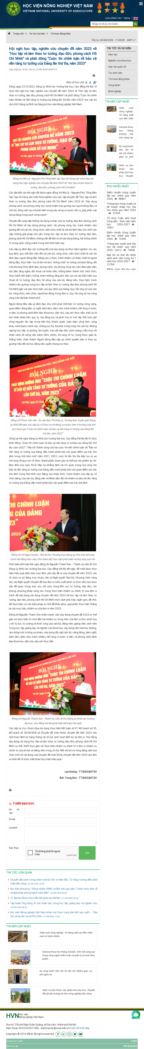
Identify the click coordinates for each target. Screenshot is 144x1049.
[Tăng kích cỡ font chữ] (94, 82)
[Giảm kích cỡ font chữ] (87, 82)
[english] (135, 18)
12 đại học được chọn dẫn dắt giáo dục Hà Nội (44, 898)
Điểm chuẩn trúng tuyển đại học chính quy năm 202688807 (121, 195)
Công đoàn (114, 85)
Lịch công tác (113, 18)
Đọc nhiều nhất (118, 186)
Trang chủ (18, 33)
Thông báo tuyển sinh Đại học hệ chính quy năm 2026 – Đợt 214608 (121, 247)
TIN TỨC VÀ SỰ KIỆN (119, 48)
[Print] (94, 75)
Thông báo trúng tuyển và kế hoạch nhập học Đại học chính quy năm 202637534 (121, 208)
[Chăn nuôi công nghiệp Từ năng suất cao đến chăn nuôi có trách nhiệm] (22, 936)
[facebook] (58, 1033)
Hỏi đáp (85, 1028)
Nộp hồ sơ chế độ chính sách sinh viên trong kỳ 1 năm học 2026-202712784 (121, 259)
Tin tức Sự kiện (37, 33)
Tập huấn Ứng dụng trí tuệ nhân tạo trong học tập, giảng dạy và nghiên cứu (54, 905)
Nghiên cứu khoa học (119, 60)
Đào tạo (112, 54)
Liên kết (75, 1028)
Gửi (87, 852)
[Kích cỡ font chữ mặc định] (90, 82)
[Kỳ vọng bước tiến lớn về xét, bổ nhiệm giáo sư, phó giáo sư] (22, 976)
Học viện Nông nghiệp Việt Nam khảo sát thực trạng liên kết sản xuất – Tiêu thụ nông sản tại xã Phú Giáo (54, 914)
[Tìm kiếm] (135, 23)
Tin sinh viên (115, 72)
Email (127, 18)
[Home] (67, 8)
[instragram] (69, 1033)
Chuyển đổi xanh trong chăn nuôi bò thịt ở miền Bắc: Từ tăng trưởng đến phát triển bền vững (54, 881)
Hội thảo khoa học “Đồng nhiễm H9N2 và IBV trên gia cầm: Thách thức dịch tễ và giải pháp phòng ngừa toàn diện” (54, 890)
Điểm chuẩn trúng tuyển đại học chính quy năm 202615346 (121, 235)
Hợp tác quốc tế (117, 66)
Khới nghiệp (114, 91)
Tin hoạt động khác (60, 33)
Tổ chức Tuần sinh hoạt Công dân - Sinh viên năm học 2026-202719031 (121, 223)
